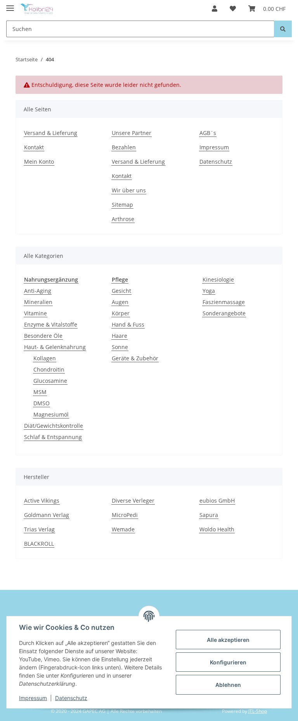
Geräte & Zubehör (135, 358)
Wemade (123, 529)
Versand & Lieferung (50, 133)
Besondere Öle (43, 335)
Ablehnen (228, 684)
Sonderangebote (224, 313)
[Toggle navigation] (10, 5)
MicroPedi (125, 515)
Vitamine (35, 313)
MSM (40, 392)
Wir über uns (129, 190)
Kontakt (34, 147)
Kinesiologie (218, 279)
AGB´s (207, 133)
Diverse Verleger (133, 500)
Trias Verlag (39, 529)
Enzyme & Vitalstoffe (50, 324)
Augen (120, 302)
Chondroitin (48, 369)
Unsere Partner (131, 133)
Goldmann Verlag (46, 515)
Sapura (208, 515)
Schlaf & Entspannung (53, 437)
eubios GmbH (217, 500)
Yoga (209, 290)
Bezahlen (124, 147)
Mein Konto (39, 161)
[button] (215, 8)
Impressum (214, 147)
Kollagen (44, 358)
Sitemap (122, 204)
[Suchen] (283, 29)
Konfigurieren (228, 662)
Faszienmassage (224, 302)
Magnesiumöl (51, 414)
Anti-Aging (37, 290)
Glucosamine (50, 380)
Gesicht (121, 290)
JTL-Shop (257, 711)
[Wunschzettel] (233, 8)
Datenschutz (215, 161)
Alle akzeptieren (228, 639)
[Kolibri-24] (37, 8)
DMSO (41, 403)
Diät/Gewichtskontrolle (53, 425)
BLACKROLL (39, 543)
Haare (119, 335)
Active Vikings (41, 500)
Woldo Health (216, 529)
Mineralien (38, 302)
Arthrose (123, 219)
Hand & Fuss (128, 324)
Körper (121, 313)
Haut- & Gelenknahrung (55, 347)
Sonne (120, 347)
